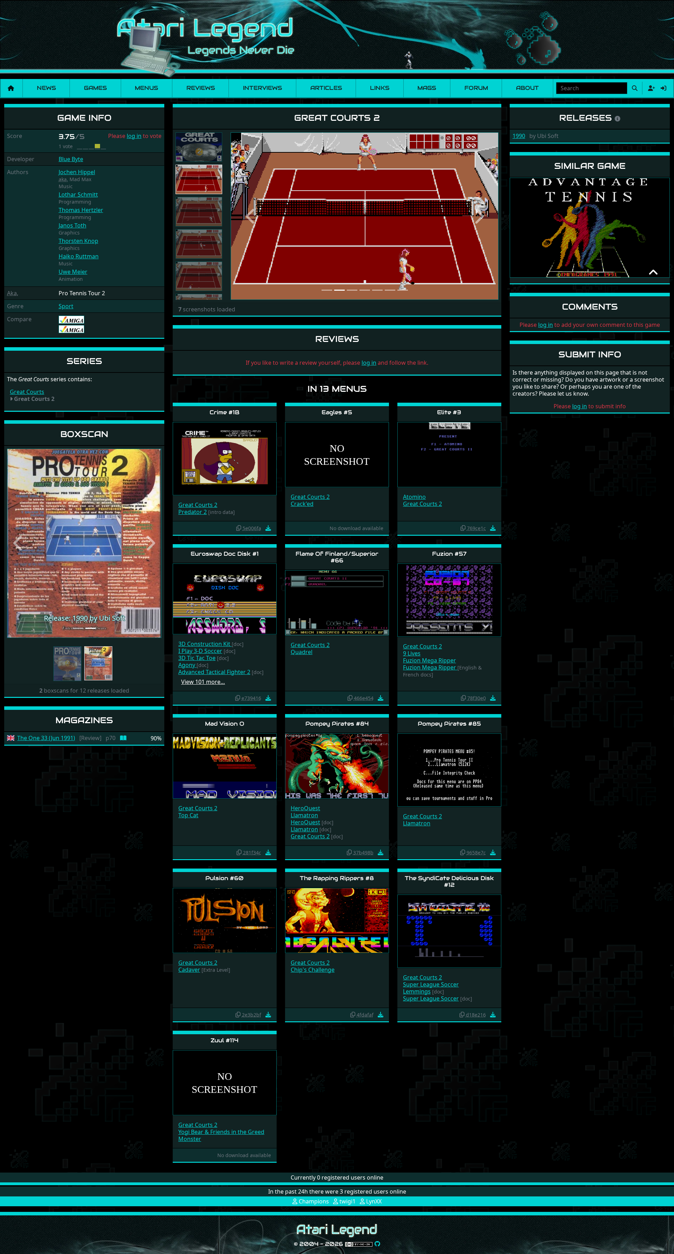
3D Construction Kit (205, 644)
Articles (326, 88)
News (46, 88)
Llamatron (304, 815)
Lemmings (417, 991)
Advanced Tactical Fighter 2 (214, 672)
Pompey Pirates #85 (449, 723)
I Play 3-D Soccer (200, 651)
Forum (476, 88)
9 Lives (412, 653)
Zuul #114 (224, 1040)
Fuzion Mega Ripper (429, 660)
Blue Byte (71, 159)
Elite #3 (449, 412)
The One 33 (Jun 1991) (46, 742)
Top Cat (188, 815)
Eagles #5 (337, 412)
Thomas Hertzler (81, 210)
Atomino (414, 497)
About (527, 88)
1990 (519, 136)
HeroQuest (305, 808)
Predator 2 (192, 512)
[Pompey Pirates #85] (449, 769)
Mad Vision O (224, 723)
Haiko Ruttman (79, 256)
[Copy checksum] (238, 528)
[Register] (650, 88)
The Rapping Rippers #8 (337, 878)
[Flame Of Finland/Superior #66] (337, 602)
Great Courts (27, 392)
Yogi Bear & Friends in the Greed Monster (221, 1135)
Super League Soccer (431, 984)
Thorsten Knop (78, 241)
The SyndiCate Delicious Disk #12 (449, 881)
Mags (426, 88)
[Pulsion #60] (225, 920)
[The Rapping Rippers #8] (337, 920)
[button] (18, 545)
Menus (146, 88)
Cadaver (189, 970)
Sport (66, 306)
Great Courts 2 (197, 505)
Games (95, 88)
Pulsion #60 (224, 878)
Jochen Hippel (77, 172)
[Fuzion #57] (449, 599)
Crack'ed (302, 504)
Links (379, 88)
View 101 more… (203, 682)
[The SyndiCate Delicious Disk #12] (449, 931)
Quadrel (301, 652)
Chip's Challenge (313, 970)
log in (134, 136)
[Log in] (663, 88)
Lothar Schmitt (78, 194)
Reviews (200, 88)
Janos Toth (72, 225)
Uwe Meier (73, 272)
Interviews (262, 88)
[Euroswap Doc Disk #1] (225, 598)
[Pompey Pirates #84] (337, 765)
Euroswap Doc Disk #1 (225, 553)
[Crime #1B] (225, 458)
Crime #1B (224, 412)
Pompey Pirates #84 (337, 723)
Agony (187, 665)
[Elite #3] (449, 454)
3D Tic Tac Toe (197, 658)
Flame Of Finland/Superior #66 (337, 557)
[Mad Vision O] (225, 765)
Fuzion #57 (449, 553)
